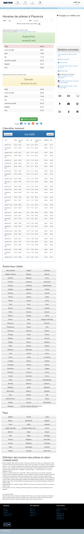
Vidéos (68, 106)
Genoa (47, 365)
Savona (28, 312)
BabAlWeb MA (60, 514)
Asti (47, 395)
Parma (47, 334)
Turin (28, 304)
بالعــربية (77, 4)
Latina (29, 357)
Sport (77, 106)
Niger (29, 435)
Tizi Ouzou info (34, 514)
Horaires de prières (64, 59)
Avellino (28, 395)
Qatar (29, 432)
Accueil (5, 509)
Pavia (29, 334)
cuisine (77, 114)
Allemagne (28, 447)
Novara (47, 338)
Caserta (28, 380)
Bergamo (47, 387)
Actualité (60, 99)
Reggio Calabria (10, 274)
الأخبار (68, 99)
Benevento (10, 391)
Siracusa (47, 270)
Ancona (28, 402)
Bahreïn (10, 432)
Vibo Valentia (10, 270)
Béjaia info (32, 509)
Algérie (10, 417)
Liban (29, 424)
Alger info (32, 515)
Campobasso (47, 380)
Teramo (10, 308)
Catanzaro (47, 282)
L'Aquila (10, 361)
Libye (47, 417)
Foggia (47, 368)
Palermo (47, 274)
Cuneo (10, 376)
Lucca (47, 349)
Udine (47, 297)
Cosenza (29, 282)
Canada (28, 451)
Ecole (58, 512)
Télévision (77, 99)
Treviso (28, 300)
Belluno (28, 391)
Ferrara (28, 372)
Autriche (47, 447)
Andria (10, 402)
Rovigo (28, 315)
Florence (10, 372)
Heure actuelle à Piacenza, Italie (27, 31)
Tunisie (28, 417)
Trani (10, 304)
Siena (10, 312)
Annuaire (5, 512)
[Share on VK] (37, 124)
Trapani (28, 270)
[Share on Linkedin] (29, 124)
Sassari (47, 312)
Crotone (10, 282)
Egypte (47, 420)
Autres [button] (40, 4)
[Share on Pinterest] (41, 124)
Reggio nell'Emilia (47, 319)
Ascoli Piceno (10, 398)
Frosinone (10, 368)
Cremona (29, 376)
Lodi (10, 353)
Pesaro (47, 331)
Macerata (29, 349)
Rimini (10, 319)
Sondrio (47, 308)
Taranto (28, 308)
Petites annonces (7, 514)
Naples (10, 342)
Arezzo (28, 398)
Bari (10, 395)
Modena (47, 342)
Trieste (10, 300)
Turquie (10, 451)
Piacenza (10, 331)
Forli (28, 368)
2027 (59, 56)
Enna (47, 278)
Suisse (10, 443)
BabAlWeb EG (60, 515)
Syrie (10, 424)
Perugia (10, 334)
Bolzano (47, 383)
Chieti (10, 380)
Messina (29, 278)
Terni (47, 304)
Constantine (65, 76)
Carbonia (29, 285)
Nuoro (29, 338)
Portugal (47, 443)
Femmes (68, 114)
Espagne (29, 443)
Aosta (47, 398)
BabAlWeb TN (60, 517)
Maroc (10, 420)
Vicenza (10, 293)
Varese (28, 297)
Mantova (10, 349)
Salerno (10, 315)
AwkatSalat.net (60, 518)
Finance (60, 114)
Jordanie (47, 424)
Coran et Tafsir (63, 62)
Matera (28, 346)
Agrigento (29, 289)
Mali (10, 435)
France (10, 439)
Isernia (28, 361)
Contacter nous (7, 515)
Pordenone (10, 327)
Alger (59, 76)
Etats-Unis (47, 451)
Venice (10, 297)
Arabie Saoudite (10, 428)
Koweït (47, 432)
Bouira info (33, 512)
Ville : (30, 20)
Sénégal (47, 435)
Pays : (5, 20)
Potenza (47, 323)
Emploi (58, 510)
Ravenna (10, 323)
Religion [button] (32, 4)
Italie (10, 447)
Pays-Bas (47, 439)
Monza (28, 342)
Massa (47, 346)
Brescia (28, 383)
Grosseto (10, 365)
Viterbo (47, 289)
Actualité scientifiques (62, 509)
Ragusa (28, 274)
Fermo (47, 372)
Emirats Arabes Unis (28, 428)
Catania (10, 285)
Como (47, 376)
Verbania (10, 406)
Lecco (47, 353)
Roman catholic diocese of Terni (29, 406)
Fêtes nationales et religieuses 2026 (67, 54)
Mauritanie (28, 420)
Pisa (47, 327)
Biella (29, 387)
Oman (47, 428)
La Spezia (47, 357)
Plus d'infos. (55, 8)
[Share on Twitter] (25, 124)
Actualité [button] (17, 4)
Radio (59, 106)
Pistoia (28, 327)
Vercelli (47, 293)
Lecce (10, 357)
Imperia (47, 361)
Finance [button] (25, 4)
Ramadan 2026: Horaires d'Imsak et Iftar (68, 66)
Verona (28, 293)
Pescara (28, 331)
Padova (10, 338)
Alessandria (47, 402)
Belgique (29, 439)
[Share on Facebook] (21, 124)
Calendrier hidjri (63, 71)
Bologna (10, 387)
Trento (47, 300)
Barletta (47, 391)
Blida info (32, 510)
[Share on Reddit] (33, 124)
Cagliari (10, 289)
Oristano (10, 278)
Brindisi (10, 383)
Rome (47, 315)
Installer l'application (29, 119)
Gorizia (28, 365)
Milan (10, 346)
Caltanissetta (47, 285)
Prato (29, 323)
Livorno (28, 353)
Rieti (28, 319)
